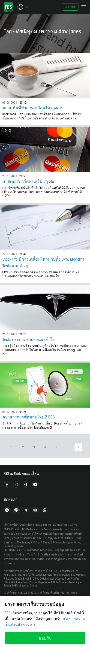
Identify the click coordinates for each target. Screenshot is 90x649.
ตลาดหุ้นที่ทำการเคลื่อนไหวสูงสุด (32, 107)
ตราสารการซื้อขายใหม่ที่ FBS (28, 417)
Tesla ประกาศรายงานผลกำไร (28, 339)
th (27, 7)
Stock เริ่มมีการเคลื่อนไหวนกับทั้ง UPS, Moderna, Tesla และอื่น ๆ (43, 262)
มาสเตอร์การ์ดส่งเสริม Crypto (28, 181)
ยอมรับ (45, 638)
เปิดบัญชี (70, 7)
